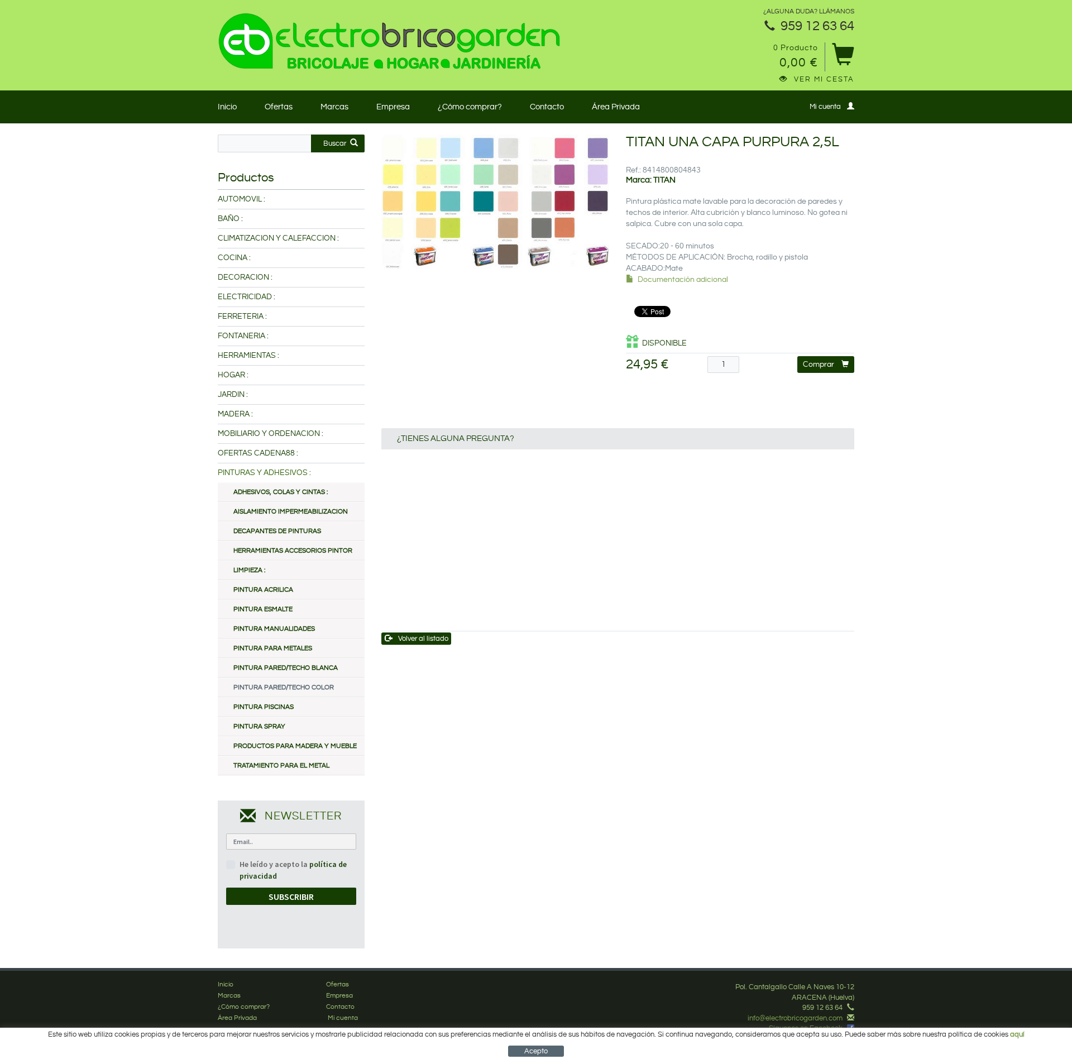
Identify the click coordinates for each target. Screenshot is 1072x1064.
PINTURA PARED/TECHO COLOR (283, 687)
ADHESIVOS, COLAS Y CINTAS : (280, 492)
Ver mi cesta (824, 79)
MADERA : (235, 414)
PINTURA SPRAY (259, 726)
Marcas (334, 107)
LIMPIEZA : (249, 570)
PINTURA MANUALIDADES (274, 628)
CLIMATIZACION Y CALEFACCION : (278, 238)
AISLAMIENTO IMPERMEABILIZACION (290, 511)
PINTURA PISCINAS (263, 707)
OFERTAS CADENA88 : (258, 453)
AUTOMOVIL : (241, 199)
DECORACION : (245, 277)
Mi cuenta (825, 107)
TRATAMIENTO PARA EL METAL (281, 765)
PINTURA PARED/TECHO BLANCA (285, 668)
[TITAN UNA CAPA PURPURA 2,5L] (495, 202)
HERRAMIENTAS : (248, 356)
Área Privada (616, 107)
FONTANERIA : (243, 336)
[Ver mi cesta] (842, 58)
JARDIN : (233, 395)
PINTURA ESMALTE (263, 609)
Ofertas (279, 107)
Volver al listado (423, 639)
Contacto (547, 107)
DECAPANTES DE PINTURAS (277, 531)
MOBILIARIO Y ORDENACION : (270, 434)
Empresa (393, 107)
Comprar (818, 364)
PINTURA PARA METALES (272, 648)
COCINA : (234, 258)
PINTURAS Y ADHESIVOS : (264, 473)
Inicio (227, 107)
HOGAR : (233, 375)
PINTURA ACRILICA (263, 589)
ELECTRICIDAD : (246, 297)
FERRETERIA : (242, 316)
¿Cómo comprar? (470, 107)
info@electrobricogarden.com (795, 1018)
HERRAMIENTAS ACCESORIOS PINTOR (292, 550)
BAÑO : (230, 219)
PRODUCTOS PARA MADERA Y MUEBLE (295, 746)
